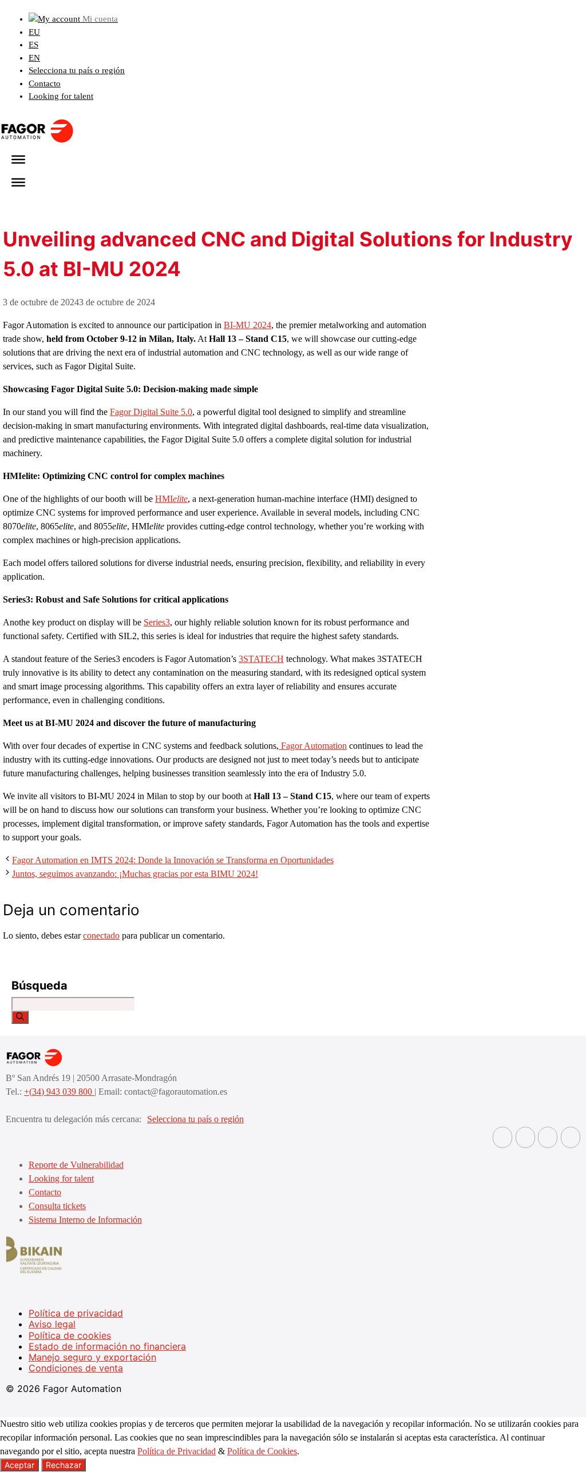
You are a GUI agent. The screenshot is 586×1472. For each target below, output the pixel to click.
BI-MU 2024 (247, 325)
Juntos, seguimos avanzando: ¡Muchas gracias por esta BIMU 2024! (135, 874)
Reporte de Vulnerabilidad (76, 1165)
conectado (101, 935)
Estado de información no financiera (107, 1346)
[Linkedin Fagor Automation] (525, 1137)
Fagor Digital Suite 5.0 (151, 412)
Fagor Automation (313, 746)
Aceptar (19, 1465)
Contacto (45, 83)
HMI (171, 499)
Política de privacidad (76, 1313)
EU (34, 32)
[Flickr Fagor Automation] (502, 1137)
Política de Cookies (262, 1451)
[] (20, 1017)
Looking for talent (61, 96)
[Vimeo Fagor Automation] (547, 1137)
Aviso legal (52, 1324)
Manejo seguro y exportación (92, 1357)
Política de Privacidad (176, 1451)
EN (34, 57)
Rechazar (63, 1465)
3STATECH (261, 659)
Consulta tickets (57, 1206)
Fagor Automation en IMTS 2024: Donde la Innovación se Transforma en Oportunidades (173, 860)
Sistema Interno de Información (85, 1219)
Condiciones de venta (76, 1368)
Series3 (157, 622)
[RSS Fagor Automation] (570, 1137)
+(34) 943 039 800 (59, 1091)
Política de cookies (70, 1335)
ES (33, 44)
